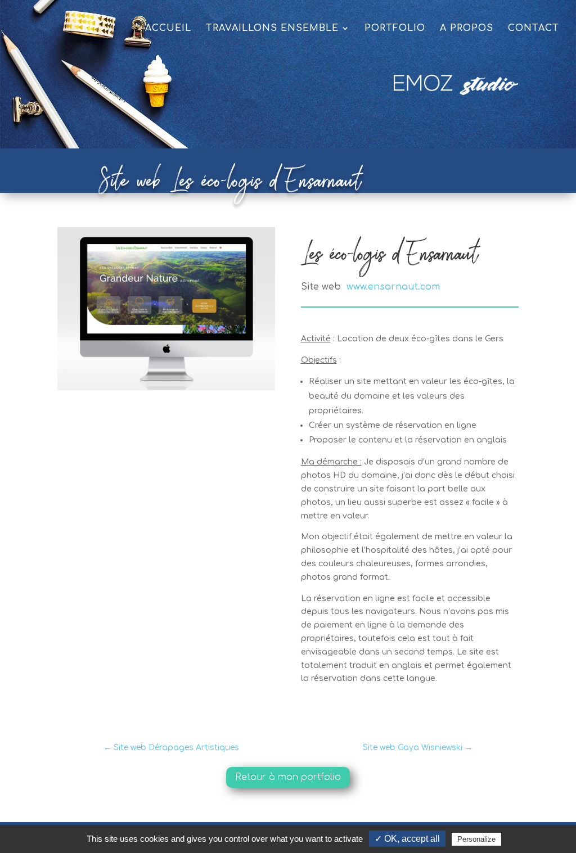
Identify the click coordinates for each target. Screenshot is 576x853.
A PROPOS (466, 28)
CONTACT (533, 28)
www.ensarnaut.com (393, 287)
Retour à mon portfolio (288, 777)
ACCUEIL (168, 28)
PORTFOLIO (394, 28)
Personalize (476, 839)
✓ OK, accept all (407, 838)
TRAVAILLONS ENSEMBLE (272, 28)
